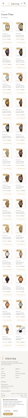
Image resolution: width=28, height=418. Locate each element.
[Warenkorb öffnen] (24, 3)
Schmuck (3, 373)
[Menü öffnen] (3, 3)
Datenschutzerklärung (8, 407)
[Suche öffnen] (22, 3)
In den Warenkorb (7, 42)
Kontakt (17, 377)
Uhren (2, 371)
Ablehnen (15, 410)
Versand (17, 371)
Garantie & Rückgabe (20, 373)
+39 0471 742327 (5, 388)
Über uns (17, 375)
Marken (3, 377)
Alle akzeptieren (8, 414)
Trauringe (3, 375)
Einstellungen (7, 410)
